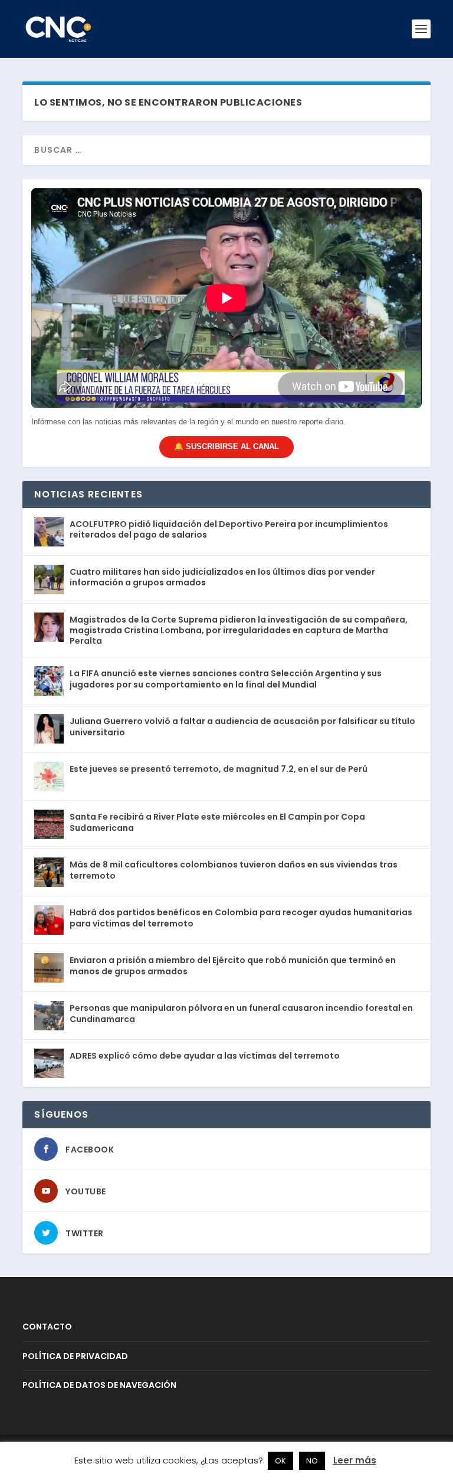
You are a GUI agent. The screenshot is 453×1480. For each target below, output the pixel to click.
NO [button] (312, 1460)
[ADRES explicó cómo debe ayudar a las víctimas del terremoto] (49, 1063)
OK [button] (280, 1460)
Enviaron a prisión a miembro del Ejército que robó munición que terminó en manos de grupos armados (233, 965)
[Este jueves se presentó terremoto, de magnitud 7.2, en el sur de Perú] (49, 776)
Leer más (354, 1460)
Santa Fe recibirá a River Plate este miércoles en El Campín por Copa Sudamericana (217, 822)
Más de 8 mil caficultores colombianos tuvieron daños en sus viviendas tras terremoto (234, 870)
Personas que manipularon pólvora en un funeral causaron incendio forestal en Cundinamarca (241, 1013)
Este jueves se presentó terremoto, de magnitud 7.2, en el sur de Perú (218, 769)
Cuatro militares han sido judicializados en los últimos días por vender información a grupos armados (222, 577)
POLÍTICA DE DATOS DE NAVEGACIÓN (99, 1385)
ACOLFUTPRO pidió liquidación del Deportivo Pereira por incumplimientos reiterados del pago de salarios (229, 529)
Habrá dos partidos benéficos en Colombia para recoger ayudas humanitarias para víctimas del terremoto (241, 917)
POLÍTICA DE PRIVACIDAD (75, 1356)
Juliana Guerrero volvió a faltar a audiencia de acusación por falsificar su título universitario (242, 726)
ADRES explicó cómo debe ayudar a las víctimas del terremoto (205, 1056)
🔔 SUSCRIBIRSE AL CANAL (226, 446)
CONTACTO (47, 1326)
